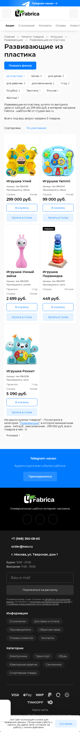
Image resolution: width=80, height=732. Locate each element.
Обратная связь (49, 629)
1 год (65, 83)
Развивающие (29, 423)
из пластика (15, 76)
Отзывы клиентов (21, 638)
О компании (26, 25)
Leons (62, 284)
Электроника (18, 656)
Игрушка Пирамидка (53, 274)
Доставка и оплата (46, 621)
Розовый (13, 435)
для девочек (15, 83)
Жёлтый (12, 97)
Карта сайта (40, 709)
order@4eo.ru (22, 546)
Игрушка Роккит (20, 371)
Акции (10, 25)
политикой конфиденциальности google (50, 601)
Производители (20, 629)
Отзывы (61, 25)
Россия (52, 90)
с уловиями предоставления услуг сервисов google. (32, 604)
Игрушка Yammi (56, 181)
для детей (56, 76)
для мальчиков (43, 83)
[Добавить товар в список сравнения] (30, 138)
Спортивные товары (23, 672)
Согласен (66, 723)
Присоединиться (40, 476)
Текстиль (33, 90)
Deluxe (26, 190)
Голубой (13, 90)
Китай (36, 76)
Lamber (27, 284)
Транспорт (43, 656)
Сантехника (53, 664)
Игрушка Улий (18, 181)
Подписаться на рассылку (40, 589)
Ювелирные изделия (23, 664)
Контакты (45, 25)
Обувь (62, 656)
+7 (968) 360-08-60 (25, 538)
